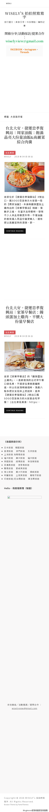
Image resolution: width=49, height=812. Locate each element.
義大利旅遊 (21, 471)
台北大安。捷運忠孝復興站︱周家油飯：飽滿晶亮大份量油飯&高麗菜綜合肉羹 (24, 134)
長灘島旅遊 (9, 464)
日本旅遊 (8, 447)
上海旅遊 (8, 454)
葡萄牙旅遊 (35, 475)
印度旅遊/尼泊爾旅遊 (16, 478)
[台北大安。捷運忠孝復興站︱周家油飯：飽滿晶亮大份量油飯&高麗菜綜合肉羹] (24, 177)
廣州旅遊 (20, 458)
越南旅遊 (21, 461)
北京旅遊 (32, 451)
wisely (7, 156)
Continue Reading (15, 231)
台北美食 (9, 152)
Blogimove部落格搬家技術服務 (35, 810)
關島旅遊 (9, 468)
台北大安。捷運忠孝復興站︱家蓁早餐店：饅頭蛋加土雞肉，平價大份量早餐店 (24, 314)
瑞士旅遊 (9, 471)
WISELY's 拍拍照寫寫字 (24, 15)
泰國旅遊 (9, 461)
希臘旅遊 (9, 475)
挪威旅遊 (34, 471)
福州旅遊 (9, 458)
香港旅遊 (8, 451)
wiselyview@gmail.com (24, 708)
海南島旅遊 (19, 454)
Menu (9, 3)
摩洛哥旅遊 (33, 478)
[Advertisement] (24, 86)
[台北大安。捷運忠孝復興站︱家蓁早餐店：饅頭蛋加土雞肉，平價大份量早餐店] (24, 356)
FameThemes (23, 804)
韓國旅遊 (19, 447)
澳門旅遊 (20, 451)
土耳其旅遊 (22, 475)
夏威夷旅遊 (21, 468)
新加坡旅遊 (33, 461)
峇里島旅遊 (24, 464)
